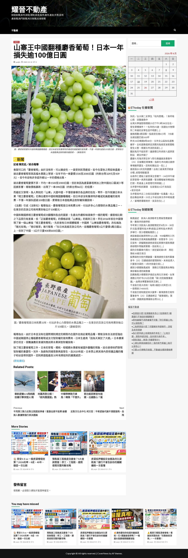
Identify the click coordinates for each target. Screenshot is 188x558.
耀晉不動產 (29, 10)
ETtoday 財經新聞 (142, 209)
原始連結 (19, 360)
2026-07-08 (160, 542)
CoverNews (103, 553)
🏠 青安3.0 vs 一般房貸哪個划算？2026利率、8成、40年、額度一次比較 (29, 462)
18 (138, 81)
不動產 (14, 30)
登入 (29, 490)
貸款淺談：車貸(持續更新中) (146, 340)
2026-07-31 (104, 469)
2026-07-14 (126, 542)
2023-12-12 (28, 62)
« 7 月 (151, 99)
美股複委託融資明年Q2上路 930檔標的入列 (152, 235)
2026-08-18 (26, 469)
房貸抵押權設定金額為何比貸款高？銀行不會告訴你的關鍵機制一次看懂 (106, 462)
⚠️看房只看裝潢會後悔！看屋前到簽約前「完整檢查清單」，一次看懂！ (160, 536)
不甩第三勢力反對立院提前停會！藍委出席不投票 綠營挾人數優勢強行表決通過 (40, 411)
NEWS (16, 42)
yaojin (18, 62)
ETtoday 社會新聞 (142, 107)
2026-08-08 (65, 469)
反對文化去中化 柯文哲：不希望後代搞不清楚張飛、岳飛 (97, 411)
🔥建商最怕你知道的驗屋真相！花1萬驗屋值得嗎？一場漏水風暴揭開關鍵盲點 (127, 536)
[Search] (175, 30)
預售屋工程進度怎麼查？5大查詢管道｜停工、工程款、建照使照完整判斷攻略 (68, 462)
